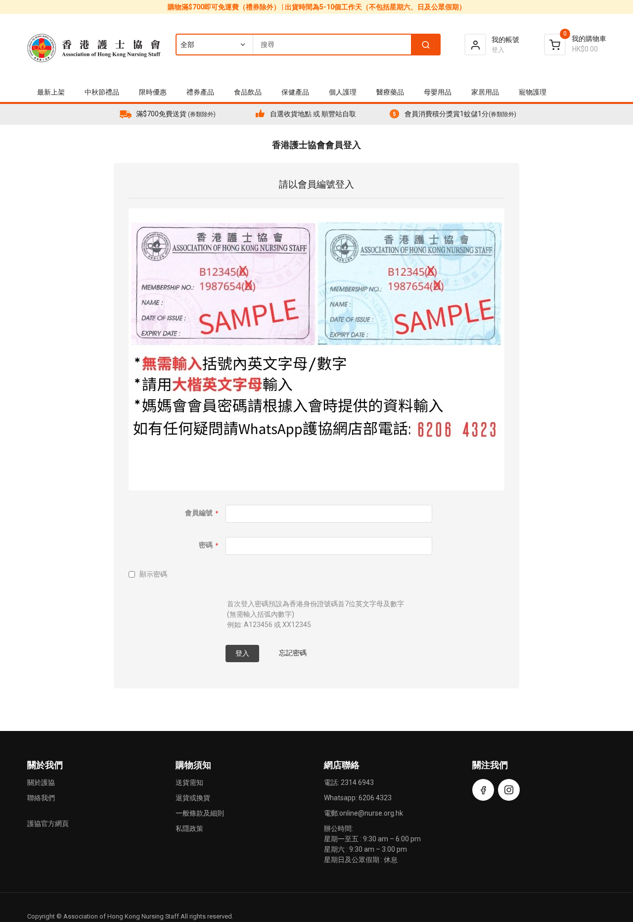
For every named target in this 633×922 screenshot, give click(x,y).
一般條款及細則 (200, 813)
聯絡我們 (41, 798)
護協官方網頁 (48, 823)
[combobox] (308, 44)
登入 (498, 49)
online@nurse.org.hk (371, 813)
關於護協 (41, 782)
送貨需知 (189, 782)
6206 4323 (375, 798)
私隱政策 (189, 828)
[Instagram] (509, 790)
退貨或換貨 (193, 798)
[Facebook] (483, 790)
